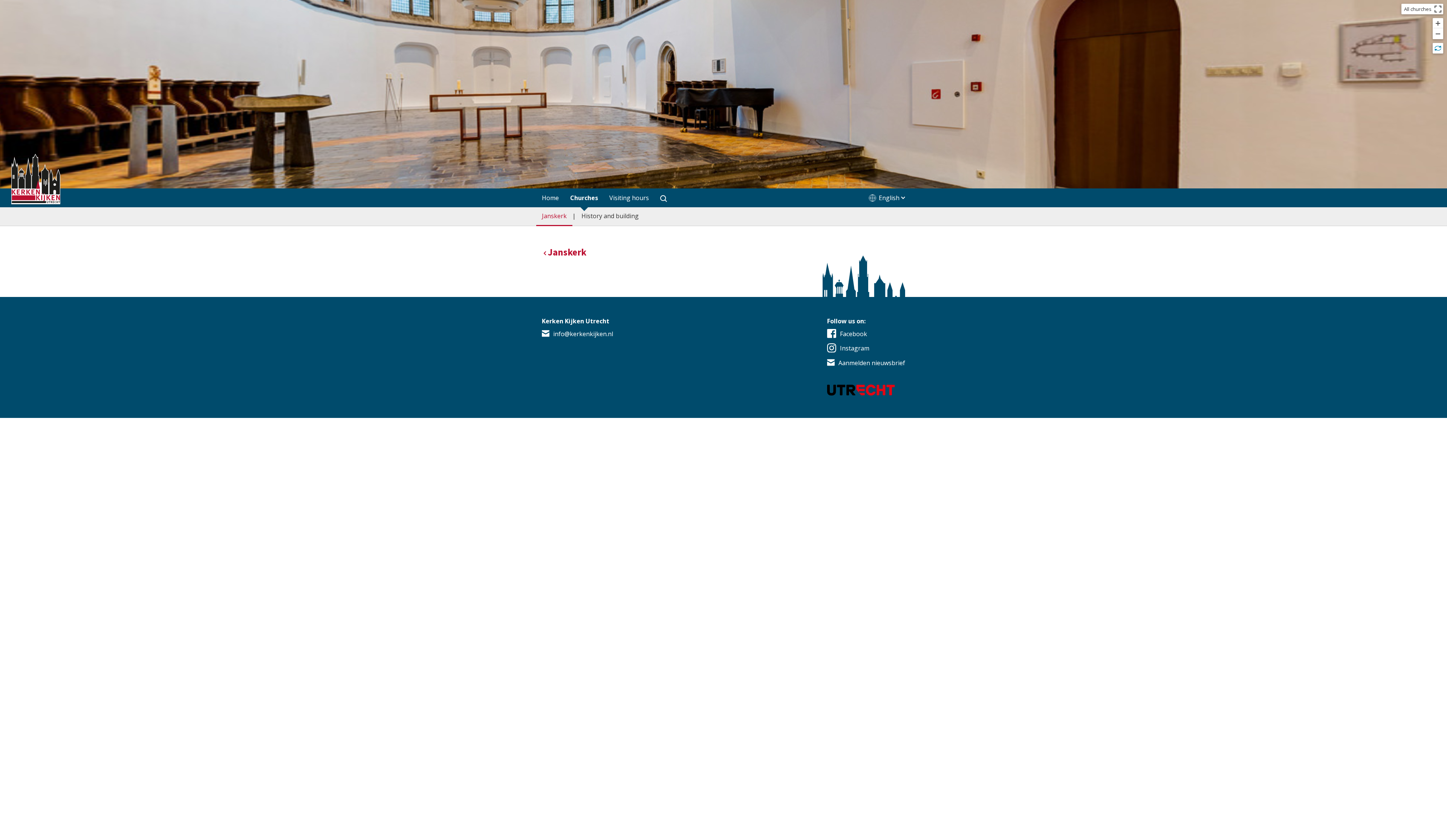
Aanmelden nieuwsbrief (871, 363)
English (889, 198)
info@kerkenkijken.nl (583, 334)
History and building (610, 216)
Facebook (853, 334)
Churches (584, 198)
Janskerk (554, 216)
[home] (35, 180)
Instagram (854, 348)
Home (550, 198)
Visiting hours (629, 198)
